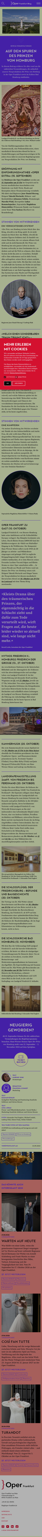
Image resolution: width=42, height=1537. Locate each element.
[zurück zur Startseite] (18, 1484)
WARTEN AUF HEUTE (19, 1241)
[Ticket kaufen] (21, 1059)
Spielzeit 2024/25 (8, 1134)
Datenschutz (7, 1514)
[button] (38, 721)
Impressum (6, 1511)
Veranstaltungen (8, 1138)
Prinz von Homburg (23, 1134)
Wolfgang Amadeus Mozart (11, 1378)
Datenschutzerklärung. (18, 373)
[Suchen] (3, 3)
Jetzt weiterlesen (15, 1274)
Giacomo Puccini (31, 1465)
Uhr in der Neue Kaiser (21, 751)
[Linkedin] (12, 1526)
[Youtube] (8, 1526)
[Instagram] (3, 1526)
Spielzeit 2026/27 (8, 1279)
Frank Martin (7, 1287)
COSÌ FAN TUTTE (16, 1342)
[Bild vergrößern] (21, 721)
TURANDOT (11, 1433)
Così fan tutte (21, 1374)
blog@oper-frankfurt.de (9, 1505)
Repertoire (21, 1279)
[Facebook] (17, 1526)
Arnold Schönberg (23, 1283)
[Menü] (38, 3)
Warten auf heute (8, 1283)
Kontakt (5, 1521)
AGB (3, 1518)
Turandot (20, 1465)
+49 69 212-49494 (8, 1502)
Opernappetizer (8, 1237)
